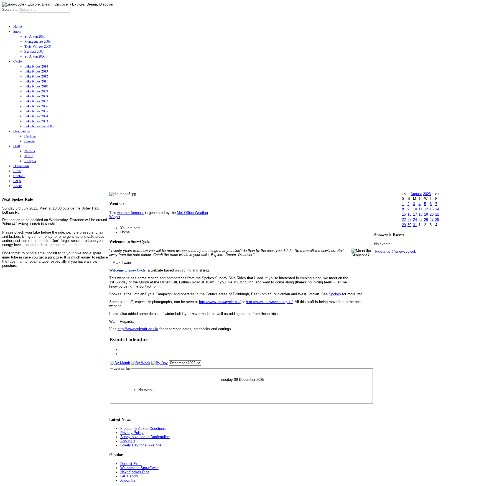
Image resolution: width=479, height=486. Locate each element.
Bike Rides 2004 (36, 115)
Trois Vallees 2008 (37, 46)
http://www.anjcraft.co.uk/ (138, 329)
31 (415, 225)
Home (17, 26)
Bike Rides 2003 (36, 120)
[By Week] (140, 363)
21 (437, 214)
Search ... (10, 9)
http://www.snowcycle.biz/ (220, 302)
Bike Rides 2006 (36, 106)
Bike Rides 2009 (36, 91)
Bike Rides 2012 (36, 76)
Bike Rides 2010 (36, 86)
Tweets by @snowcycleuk (395, 251)
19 (426, 214)
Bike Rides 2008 (36, 96)
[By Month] (120, 363)
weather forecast (130, 213)
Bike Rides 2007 (36, 101)
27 (432, 220)
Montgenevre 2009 (37, 41)
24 (415, 220)
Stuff (16, 145)
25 (420, 220)
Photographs (21, 130)
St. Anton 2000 (34, 56)
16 (409, 214)
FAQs (17, 180)
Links (17, 170)
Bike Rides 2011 (36, 81)
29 (404, 225)
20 (432, 214)
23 (409, 220)
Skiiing (29, 140)
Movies (29, 150)
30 (409, 225)
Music (28, 155)
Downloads (21, 165)
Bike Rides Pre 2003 (38, 125)
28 (437, 220)
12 (426, 209)
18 (420, 214)
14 (437, 209)
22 (404, 220)
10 (415, 209)
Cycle (17, 61)
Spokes (335, 294)
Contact (19, 175)
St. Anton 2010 (34, 36)
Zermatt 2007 (34, 51)
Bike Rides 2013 (36, 71)
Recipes (30, 160)
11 (420, 209)
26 (426, 220)
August (416, 194)
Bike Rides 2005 (36, 110)
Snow (17, 31)
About (17, 185)
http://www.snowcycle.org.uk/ (269, 302)
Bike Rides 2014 (36, 66)
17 (415, 214)
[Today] (159, 363)
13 (432, 209)
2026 (427, 194)
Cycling (30, 135)
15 (404, 214)
